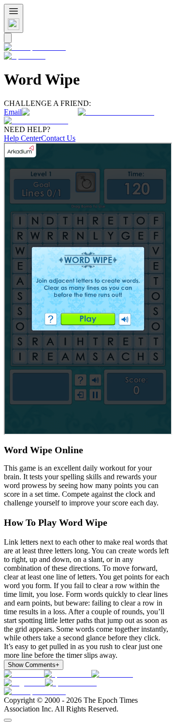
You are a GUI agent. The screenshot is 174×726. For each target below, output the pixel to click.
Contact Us (58, 138)
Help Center (22, 138)
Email (13, 112)
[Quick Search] (8, 38)
